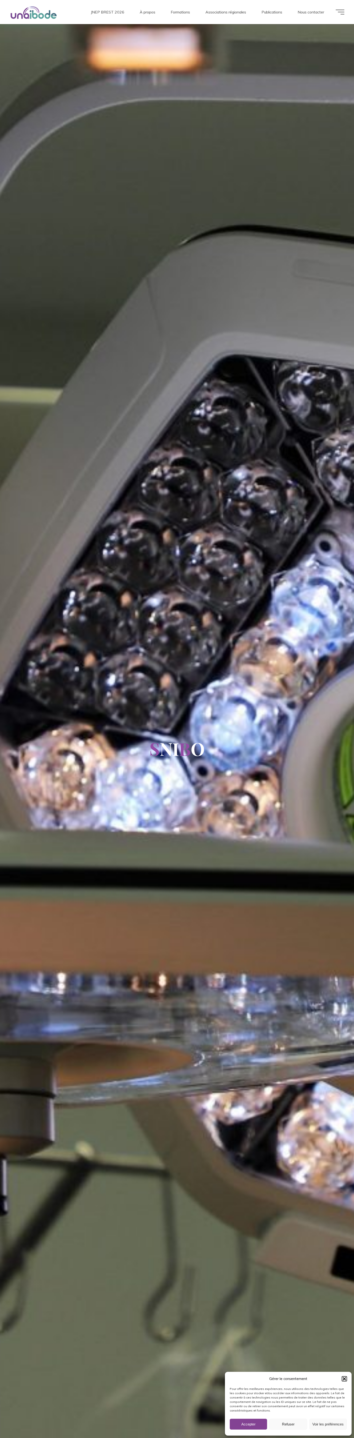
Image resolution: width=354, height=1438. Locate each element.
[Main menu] (340, 12)
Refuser (288, 1424)
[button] (344, 1378)
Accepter (248, 1424)
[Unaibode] (33, 12)
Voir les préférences (328, 1424)
